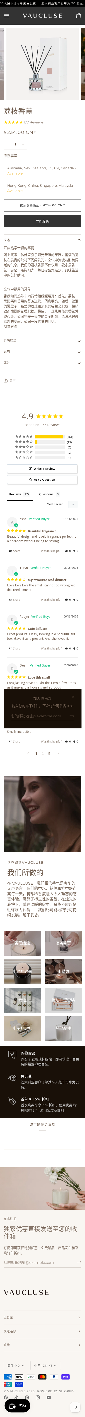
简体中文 (13, 1365)
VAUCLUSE (16, 1391)
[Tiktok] (16, 1397)
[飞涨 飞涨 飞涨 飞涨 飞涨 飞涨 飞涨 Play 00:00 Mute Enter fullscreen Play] (42, 64)
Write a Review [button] (44, 469)
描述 (7, 240)
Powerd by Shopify (56, 1391)
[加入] (70, 715)
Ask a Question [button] (44, 479)
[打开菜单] (10, 16)
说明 (7, 351)
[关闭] (75, 697)
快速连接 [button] (10, 1331)
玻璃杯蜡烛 (43, 1059)
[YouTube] (49, 1397)
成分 (7, 362)
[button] (67, 551)
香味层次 (10, 340)
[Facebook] (6, 1397)
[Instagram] (38, 1397)
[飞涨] (15, 92)
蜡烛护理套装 (38, 1064)
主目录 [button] (8, 1317)
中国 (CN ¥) (43, 1365)
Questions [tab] (46, 494)
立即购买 (42, 221)
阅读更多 (10, 327)
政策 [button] (7, 1345)
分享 (13, 380)
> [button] (57, 753)
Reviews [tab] (15, 494)
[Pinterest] (27, 1397)
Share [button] (16, 551)
